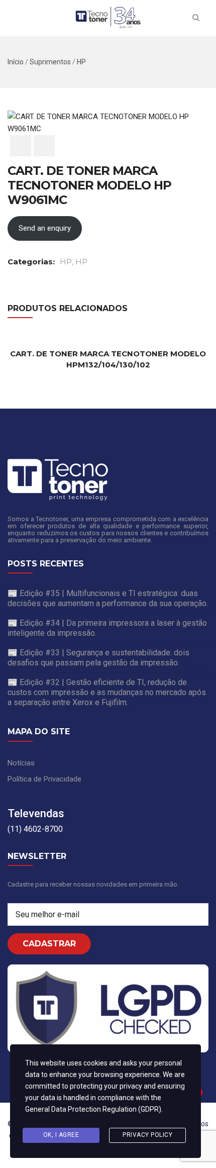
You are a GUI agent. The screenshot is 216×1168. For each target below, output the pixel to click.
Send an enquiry (45, 228)
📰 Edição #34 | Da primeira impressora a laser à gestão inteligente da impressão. (107, 628)
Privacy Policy (147, 1134)
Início (16, 62)
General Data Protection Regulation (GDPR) (93, 1109)
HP (81, 62)
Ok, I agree (61, 1134)
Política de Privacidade (44, 779)
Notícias (21, 762)
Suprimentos (50, 62)
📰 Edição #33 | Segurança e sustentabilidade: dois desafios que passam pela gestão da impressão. (98, 657)
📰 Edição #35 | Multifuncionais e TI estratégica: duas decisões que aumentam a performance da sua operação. (108, 598)
